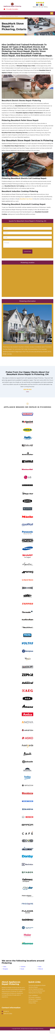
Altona (4, 966)
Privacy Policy (32, 1003)
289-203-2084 (8, 1013)
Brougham (5, 969)
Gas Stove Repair (33, 987)
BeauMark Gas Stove (26, 199)
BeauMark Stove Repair (12, 16)
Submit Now (27, 251)
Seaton (39, 966)
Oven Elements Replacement (37, 991)
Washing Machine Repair (35, 992)
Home (3, 16)
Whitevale (40, 969)
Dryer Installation (33, 995)
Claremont (23, 966)
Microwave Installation (35, 997)
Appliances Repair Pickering (36, 1028)
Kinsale (22, 969)
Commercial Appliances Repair (37, 985)
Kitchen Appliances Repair (36, 989)
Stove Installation (33, 1001)
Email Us (6, 1011)
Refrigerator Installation (35, 999)
